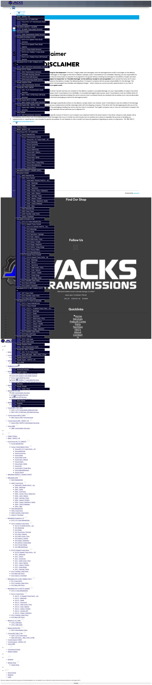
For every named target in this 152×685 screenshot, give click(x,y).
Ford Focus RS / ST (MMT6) (27, 19)
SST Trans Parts (27, 293)
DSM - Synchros (32, 188)
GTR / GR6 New (27, 339)
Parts (13, 123)
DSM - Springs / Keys (34, 196)
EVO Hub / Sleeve (33, 237)
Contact (78, 335)
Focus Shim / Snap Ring (35, 162)
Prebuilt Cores (78, 321)
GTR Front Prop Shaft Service (32, 80)
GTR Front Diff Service (30, 77)
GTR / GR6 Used (28, 342)
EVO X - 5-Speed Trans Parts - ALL (39, 308)
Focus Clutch (31, 168)
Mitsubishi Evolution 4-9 (25, 219)
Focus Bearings (32, 142)
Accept (76, 683)
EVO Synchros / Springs (35, 234)
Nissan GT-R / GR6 (23, 337)
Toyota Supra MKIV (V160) (26, 100)
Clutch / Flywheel (28, 216)
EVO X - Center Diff (33, 326)
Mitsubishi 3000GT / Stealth (26, 27)
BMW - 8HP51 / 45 (23, 17)
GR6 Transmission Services (31, 72)
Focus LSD (30, 160)
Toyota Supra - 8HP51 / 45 (26, 360)
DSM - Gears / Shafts (34, 198)
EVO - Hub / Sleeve (33, 270)
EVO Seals (30, 232)
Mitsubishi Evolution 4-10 (25, 37)
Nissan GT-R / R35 (23, 69)
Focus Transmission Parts (31, 137)
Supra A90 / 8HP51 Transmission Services (25, 423)
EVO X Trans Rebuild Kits (31, 303)
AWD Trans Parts (28, 178)
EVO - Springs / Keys (34, 278)
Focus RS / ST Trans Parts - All (37, 139)
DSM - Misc (31, 206)
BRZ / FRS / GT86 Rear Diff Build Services (25, 412)
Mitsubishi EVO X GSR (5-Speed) (28, 301)
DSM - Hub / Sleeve (34, 193)
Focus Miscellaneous (34, 165)
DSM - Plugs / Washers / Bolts (37, 201)
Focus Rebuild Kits (28, 134)
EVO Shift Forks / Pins (34, 239)
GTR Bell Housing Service (31, 74)
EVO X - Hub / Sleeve (34, 321)
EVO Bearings (32, 229)
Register (20, 403)
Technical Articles (23, 369)
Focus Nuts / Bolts (33, 157)
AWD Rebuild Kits (28, 175)
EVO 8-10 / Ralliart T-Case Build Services (25, 380)
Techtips (78, 327)
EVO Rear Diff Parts (29, 283)
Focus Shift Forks (33, 150)
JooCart (136, 193)
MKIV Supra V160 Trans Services (33, 102)
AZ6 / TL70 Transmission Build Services (24, 410)
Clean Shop (26, 389)
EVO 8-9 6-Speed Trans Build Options (24, 376)
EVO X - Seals (32, 313)
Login (19, 406)
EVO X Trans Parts (28, 306)
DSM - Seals (31, 185)
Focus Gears (31, 155)
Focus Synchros (32, 144)
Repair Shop (21, 386)
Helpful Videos (22, 372)
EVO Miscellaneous (33, 252)
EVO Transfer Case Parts (30, 280)
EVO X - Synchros (33, 316)
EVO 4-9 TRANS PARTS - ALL (37, 226)
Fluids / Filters (22, 127)
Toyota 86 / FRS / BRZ (25, 87)
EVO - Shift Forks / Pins (35, 267)
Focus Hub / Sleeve (33, 152)
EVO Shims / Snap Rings (35, 247)
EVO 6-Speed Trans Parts (31, 255)
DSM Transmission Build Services (33, 34)
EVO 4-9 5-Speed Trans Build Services (24, 374)
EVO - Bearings (32, 260)
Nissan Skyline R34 (23, 82)
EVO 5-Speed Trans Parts (31, 224)
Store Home (21, 401)
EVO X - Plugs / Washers (35, 329)
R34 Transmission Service (31, 85)
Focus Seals (31, 147)
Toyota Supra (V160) (24, 357)
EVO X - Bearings (33, 311)
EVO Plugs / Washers (34, 244)
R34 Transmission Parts (30, 347)
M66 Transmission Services (31, 115)
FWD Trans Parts (28, 211)
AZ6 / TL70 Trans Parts (30, 352)
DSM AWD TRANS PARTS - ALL (38, 180)
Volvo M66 (20, 112)
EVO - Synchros (32, 265)
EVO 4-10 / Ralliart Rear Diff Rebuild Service (26, 382)
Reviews (20, 384)
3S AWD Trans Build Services (32, 29)
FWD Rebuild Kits (28, 209)
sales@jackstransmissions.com (23, 121)
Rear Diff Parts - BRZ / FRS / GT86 (34, 354)
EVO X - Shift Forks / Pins (36, 319)
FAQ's (78, 329)
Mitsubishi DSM (22, 32)
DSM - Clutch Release (34, 203)
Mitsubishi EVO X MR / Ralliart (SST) (20, 579)
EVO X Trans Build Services (31, 49)
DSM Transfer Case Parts (31, 214)
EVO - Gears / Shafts (34, 273)
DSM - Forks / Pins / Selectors (37, 191)
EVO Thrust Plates (33, 250)
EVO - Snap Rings (33, 275)
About (77, 332)
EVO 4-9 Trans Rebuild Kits (31, 221)
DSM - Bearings (32, 183)
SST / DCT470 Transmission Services (35, 67)
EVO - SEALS (31, 262)
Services (15, 13)
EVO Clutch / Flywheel (29, 285)
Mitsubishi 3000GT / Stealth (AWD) (29, 170)
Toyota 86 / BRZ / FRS (25, 349)
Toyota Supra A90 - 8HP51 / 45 (28, 105)
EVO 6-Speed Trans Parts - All (37, 257)
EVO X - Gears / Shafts (35, 324)
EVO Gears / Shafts (33, 242)
